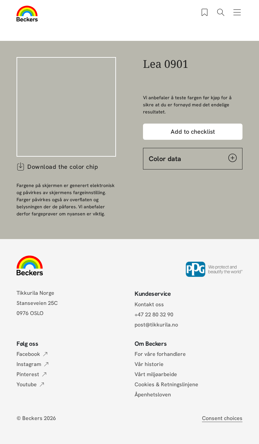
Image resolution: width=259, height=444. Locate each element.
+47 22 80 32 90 (154, 314)
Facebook (28, 354)
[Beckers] (27, 13)
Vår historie (149, 364)
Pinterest (28, 374)
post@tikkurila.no (156, 324)
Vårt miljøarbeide (156, 374)
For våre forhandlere (160, 354)
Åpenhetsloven (153, 394)
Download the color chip (62, 167)
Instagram (29, 364)
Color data (165, 158)
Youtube (27, 384)
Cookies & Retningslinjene (166, 384)
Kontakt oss (149, 304)
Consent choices (222, 418)
